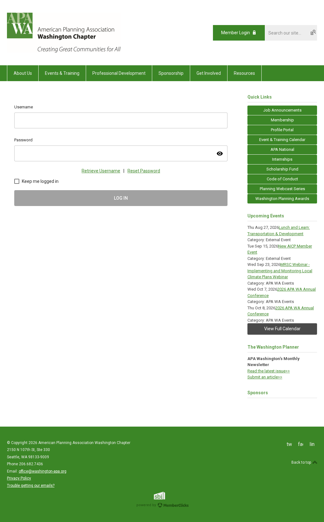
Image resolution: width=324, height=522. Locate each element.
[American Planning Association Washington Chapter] (64, 51)
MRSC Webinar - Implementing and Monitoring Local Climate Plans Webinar (279, 270)
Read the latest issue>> (268, 371)
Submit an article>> (264, 377)
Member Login (235, 32)
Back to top (301, 462)
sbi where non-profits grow (168, 495)
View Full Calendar (282, 328)
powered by (146, 505)
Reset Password (144, 170)
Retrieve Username (101, 170)
